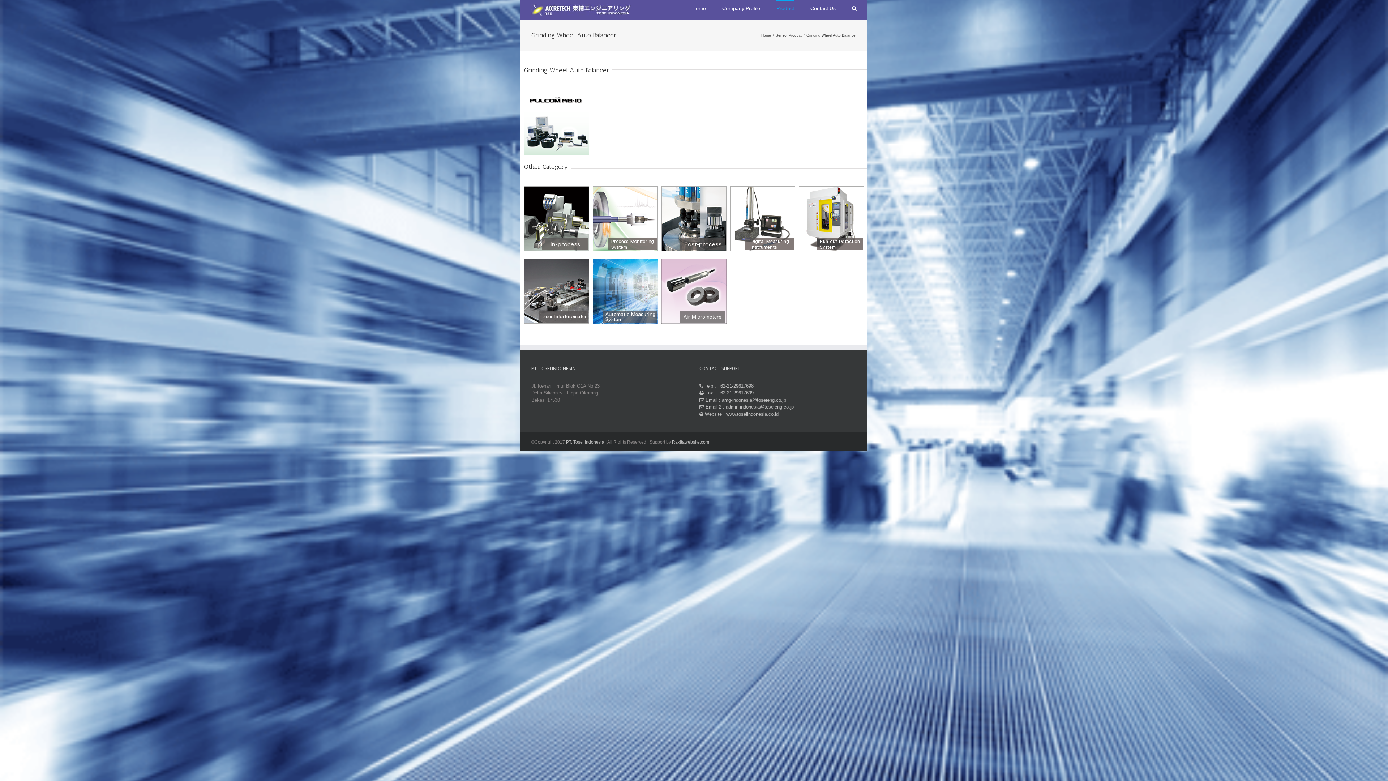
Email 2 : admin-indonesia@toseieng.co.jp (749, 407)
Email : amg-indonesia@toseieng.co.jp (745, 400)
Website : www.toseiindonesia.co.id (741, 414)
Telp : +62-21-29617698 (728, 386)
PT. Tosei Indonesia (585, 442)
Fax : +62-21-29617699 (729, 393)
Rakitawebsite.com (690, 442)
